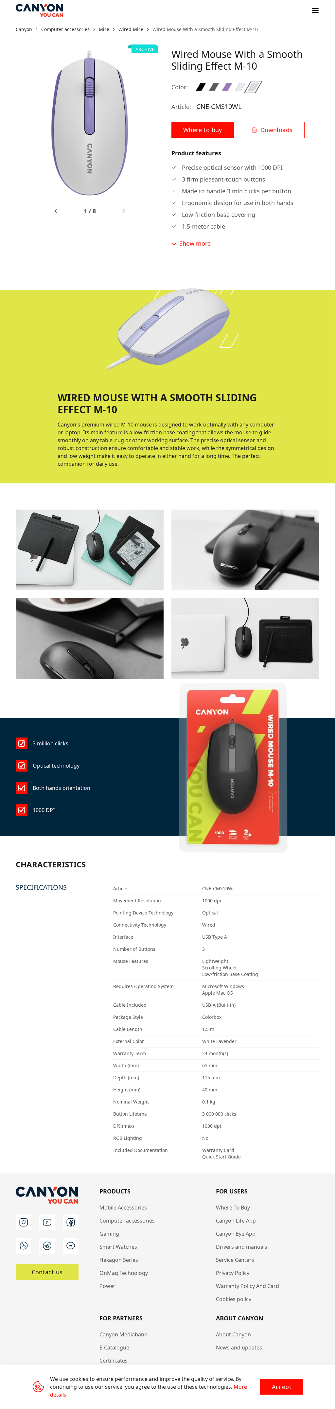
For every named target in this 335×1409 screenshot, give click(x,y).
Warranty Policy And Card (247, 1286)
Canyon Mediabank (123, 1334)
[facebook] (71, 1222)
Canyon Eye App (236, 1233)
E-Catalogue (114, 1347)
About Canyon (233, 1334)
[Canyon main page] (39, 10)
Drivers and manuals (241, 1246)
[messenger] (71, 1246)
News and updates (239, 1347)
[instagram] (23, 1222)
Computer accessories (127, 1220)
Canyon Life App (236, 1220)
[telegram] (47, 1246)
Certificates (113, 1360)
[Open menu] (315, 10)
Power (107, 1286)
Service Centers (235, 1259)
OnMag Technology (123, 1273)
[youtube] (47, 1222)
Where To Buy (233, 1207)
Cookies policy (233, 1299)
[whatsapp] (23, 1246)
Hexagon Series (118, 1259)
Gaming (109, 1233)
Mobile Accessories (123, 1207)
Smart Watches (118, 1246)
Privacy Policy (232, 1273)
